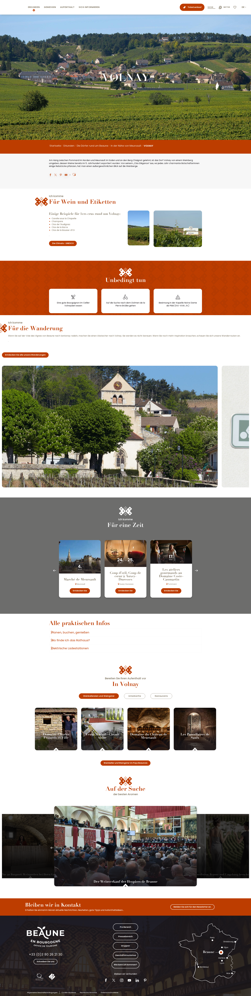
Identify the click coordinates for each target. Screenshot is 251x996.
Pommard (74, 160)
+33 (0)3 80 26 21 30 (45, 954)
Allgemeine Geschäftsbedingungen (42, 992)
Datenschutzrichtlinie (109, 992)
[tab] (99, 696)
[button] (244, 7)
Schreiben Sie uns (45, 961)
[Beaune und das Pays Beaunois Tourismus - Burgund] (13, 7)
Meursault (100, 160)
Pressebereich (125, 936)
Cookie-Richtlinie (69, 992)
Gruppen (125, 945)
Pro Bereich (125, 927)
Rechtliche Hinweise (88, 992)
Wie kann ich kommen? (125, 964)
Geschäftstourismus (125, 955)
